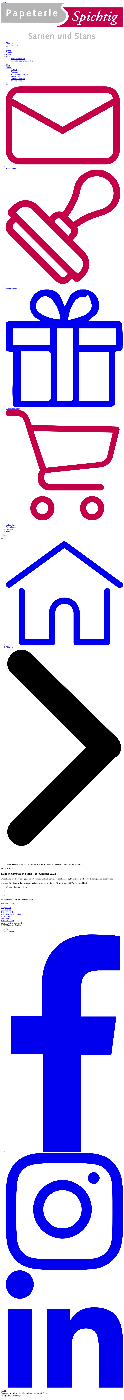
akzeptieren (6, 1395)
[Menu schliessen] (2, 538)
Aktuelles (9, 647)
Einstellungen (17, 1395)
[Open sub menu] (7, 47)
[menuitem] (9, 43)
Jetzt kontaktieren (7, 903)
